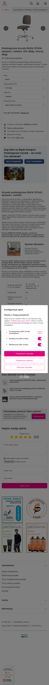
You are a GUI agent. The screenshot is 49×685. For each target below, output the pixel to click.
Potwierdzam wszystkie (24, 354)
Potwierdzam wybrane (24, 360)
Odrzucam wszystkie (24, 367)
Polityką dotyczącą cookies (20, 321)
